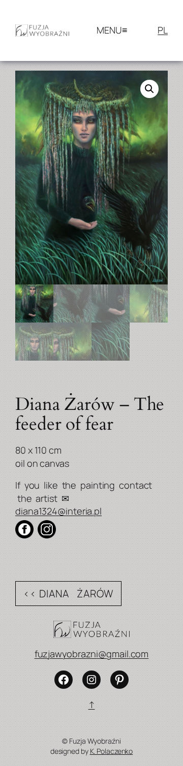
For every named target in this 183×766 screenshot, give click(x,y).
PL (163, 30)
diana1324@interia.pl (58, 511)
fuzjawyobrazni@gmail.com (92, 654)
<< (30, 593)
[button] (149, 89)
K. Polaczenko (111, 751)
